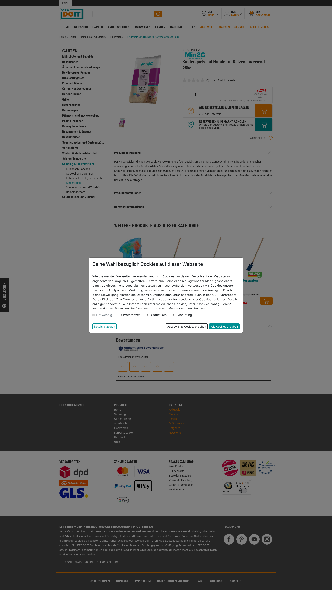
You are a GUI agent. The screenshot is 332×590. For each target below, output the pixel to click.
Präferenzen (131, 315)
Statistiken (159, 315)
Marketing (184, 315)
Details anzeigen (104, 326)
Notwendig (104, 315)
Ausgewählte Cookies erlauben (186, 326)
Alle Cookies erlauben (224, 326)
